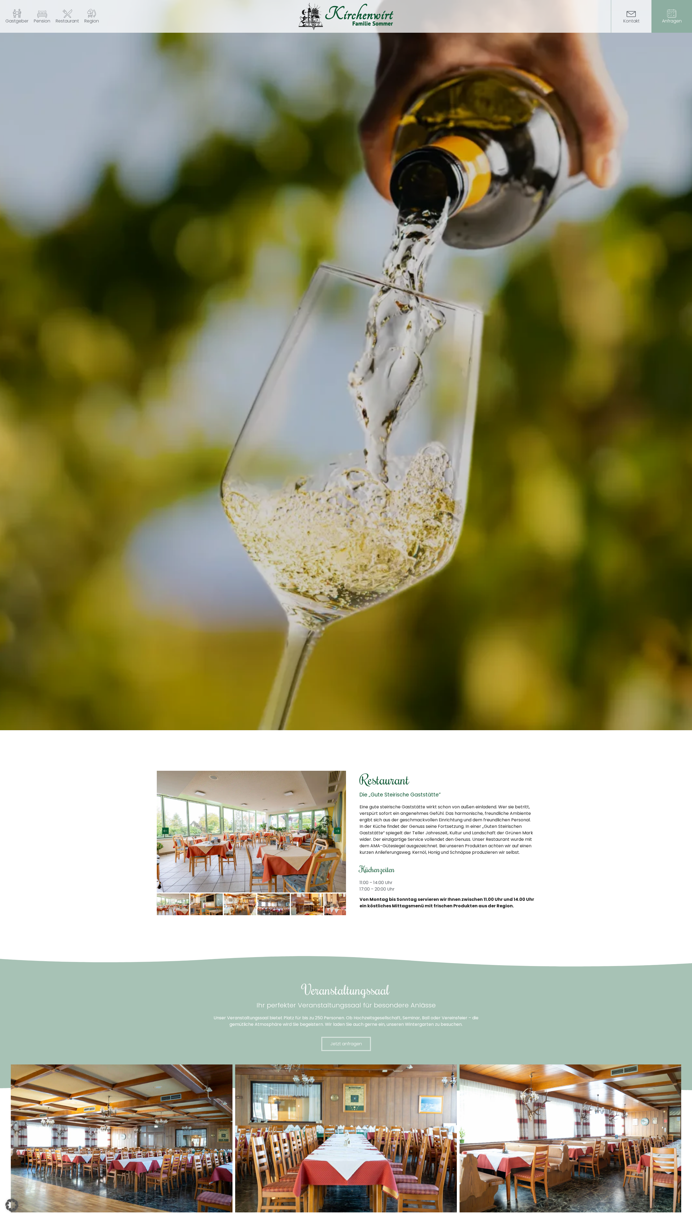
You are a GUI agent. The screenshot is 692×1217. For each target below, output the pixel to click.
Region (91, 21)
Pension (42, 21)
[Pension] (42, 13)
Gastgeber (16, 21)
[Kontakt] (631, 13)
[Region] (92, 13)
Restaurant (67, 21)
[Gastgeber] (17, 13)
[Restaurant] (67, 13)
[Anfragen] (672, 13)
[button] (12, 1205)
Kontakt (631, 21)
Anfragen (671, 21)
